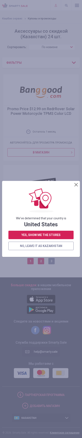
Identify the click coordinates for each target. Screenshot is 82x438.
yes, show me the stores (41, 235)
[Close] (76, 184)
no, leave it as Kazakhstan (41, 246)
